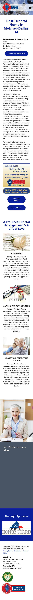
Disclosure (17, 551)
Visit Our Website (16, 199)
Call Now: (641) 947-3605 (16, 54)
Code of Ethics (16, 208)
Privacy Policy (7, 551)
